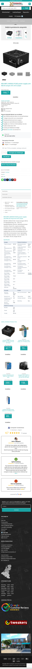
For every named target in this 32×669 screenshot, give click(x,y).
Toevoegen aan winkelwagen (16, 152)
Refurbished (6, 12)
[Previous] (3, 58)
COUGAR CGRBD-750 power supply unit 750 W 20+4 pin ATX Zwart (8, 341)
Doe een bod (6, 156)
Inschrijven (16, 510)
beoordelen (10, 129)
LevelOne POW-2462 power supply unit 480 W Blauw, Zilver (8, 376)
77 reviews (24, 433)
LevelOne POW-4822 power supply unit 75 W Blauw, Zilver (8, 410)
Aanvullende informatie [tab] (7, 197)
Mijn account (4, 537)
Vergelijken (15, 97)
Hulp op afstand (5, 536)
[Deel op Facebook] (5, 180)
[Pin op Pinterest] (15, 180)
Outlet (11, 16)
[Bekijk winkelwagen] (30, 4)
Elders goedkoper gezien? (7, 525)
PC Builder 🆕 (19, 16)
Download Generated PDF (22, 203)
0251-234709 (19, 0)
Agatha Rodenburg (16, 461)
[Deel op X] (7, 180)
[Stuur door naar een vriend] (12, 180)
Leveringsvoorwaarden (6, 523)
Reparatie (26, 12)
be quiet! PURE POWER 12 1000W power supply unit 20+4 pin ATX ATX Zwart (23, 376)
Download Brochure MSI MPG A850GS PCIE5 (21, 205)
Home (8, 21)
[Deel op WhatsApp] (2, 180)
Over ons (3, 520)
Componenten (14, 21)
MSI (4, 174)
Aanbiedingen (17, 12)
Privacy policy (4, 522)
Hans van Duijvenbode (16, 483)
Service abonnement (6, 534)
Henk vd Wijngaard (16, 441)
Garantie (3, 530)
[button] (2, 4)
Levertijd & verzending (6, 527)
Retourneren (4, 529)
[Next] (28, 58)
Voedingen (22, 21)
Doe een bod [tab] (4, 194)
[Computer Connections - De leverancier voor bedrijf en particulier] (16, 4)
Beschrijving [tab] (4, 191)
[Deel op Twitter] (10, 180)
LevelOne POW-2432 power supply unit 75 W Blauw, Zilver (24, 341)
